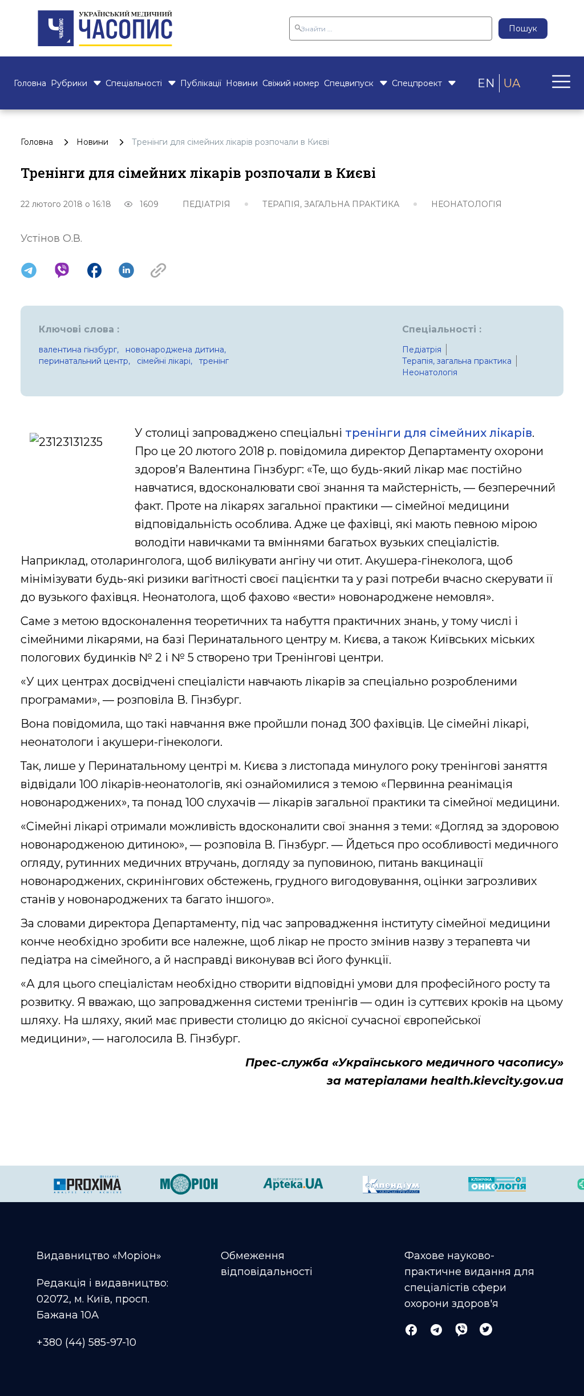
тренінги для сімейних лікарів (438, 433)
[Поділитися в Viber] (62, 270)
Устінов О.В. (51, 238)
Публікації (200, 83)
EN (485, 83)
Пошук (523, 28)
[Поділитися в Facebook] (94, 270)
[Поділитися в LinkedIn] (126, 270)
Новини (242, 83)
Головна (30, 83)
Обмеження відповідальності (267, 1263)
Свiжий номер (290, 83)
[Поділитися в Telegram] (29, 270)
